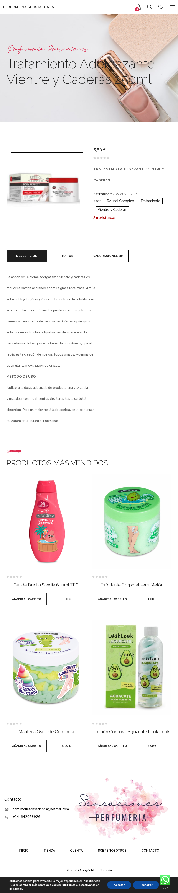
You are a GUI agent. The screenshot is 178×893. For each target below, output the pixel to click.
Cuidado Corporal (124, 194)
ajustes (17, 889)
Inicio (23, 850)
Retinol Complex (120, 201)
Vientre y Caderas (112, 209)
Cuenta (76, 850)
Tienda (49, 850)
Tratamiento (150, 201)
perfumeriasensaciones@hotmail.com (41, 809)
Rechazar (145, 885)
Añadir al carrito (26, 599)
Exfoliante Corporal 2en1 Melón (132, 585)
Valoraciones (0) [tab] (108, 256)
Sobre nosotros (112, 850)
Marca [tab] (67, 256)
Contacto (150, 850)
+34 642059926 (26, 816)
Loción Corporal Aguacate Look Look (132, 731)
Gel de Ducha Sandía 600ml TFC (46, 585)
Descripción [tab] (27, 256)
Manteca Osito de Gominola (46, 731)
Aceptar (119, 885)
